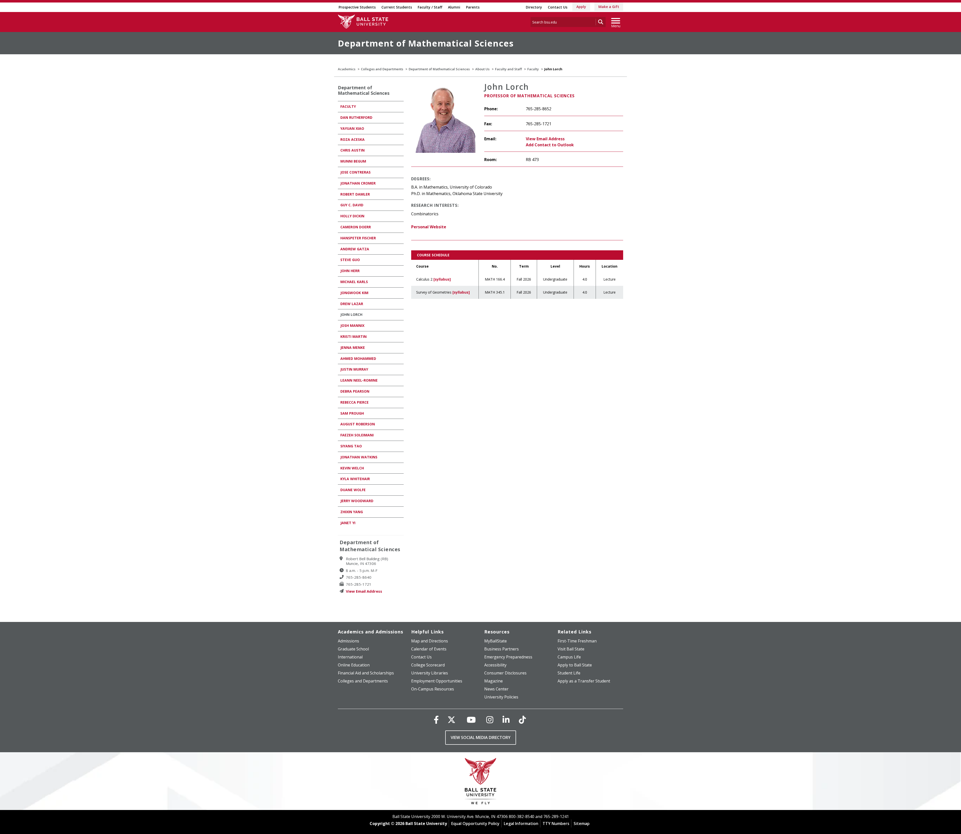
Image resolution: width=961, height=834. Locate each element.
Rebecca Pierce (354, 402)
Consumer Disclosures (505, 673)
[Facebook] (436, 719)
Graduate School (353, 649)
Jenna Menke (352, 347)
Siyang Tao (351, 446)
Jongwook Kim (354, 292)
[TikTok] (522, 719)
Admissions (348, 641)
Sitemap (582, 823)
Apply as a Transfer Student (584, 681)
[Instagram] (489, 719)
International (350, 657)
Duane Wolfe (353, 489)
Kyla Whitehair (355, 478)
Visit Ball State (571, 649)
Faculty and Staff (508, 69)
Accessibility (495, 665)
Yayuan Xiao (352, 128)
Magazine (493, 681)
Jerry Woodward (356, 500)
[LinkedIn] (506, 719)
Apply (581, 6)
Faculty (533, 69)
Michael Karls (354, 281)
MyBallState (495, 641)
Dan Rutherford (356, 117)
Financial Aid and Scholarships (366, 673)
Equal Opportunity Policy (475, 823)
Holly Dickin (352, 216)
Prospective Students (357, 7)
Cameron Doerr (355, 227)
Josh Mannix (352, 325)
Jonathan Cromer (358, 183)
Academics (346, 69)
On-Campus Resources (432, 689)
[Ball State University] (480, 782)
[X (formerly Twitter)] (451, 719)
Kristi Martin (353, 336)
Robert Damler (355, 194)
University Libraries (429, 673)
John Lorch (351, 314)
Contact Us (557, 7)
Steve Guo (350, 259)
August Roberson (357, 424)
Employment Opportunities (436, 681)
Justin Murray (354, 369)
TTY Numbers (556, 823)
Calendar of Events (428, 649)
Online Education (354, 665)
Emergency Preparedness (508, 657)
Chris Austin (352, 150)
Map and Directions (429, 641)
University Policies (501, 697)
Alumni (454, 7)
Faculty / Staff (430, 7)
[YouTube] (471, 719)
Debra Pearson (354, 391)
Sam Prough (352, 413)
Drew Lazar (351, 303)
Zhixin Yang (351, 511)
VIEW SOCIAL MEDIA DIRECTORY (481, 737)
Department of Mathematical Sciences (426, 43)
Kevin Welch (352, 468)
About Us (482, 69)
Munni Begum (353, 161)
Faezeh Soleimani (357, 435)
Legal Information (521, 823)
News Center (496, 689)
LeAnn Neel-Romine (359, 380)
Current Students (396, 7)
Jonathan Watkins (358, 457)
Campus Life (569, 657)
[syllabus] (442, 279)
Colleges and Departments (382, 69)
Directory (534, 7)
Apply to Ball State (575, 665)
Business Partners (501, 649)
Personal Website (428, 227)
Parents (472, 7)
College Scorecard (428, 665)
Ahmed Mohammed (358, 358)
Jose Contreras (355, 172)
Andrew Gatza (354, 249)
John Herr (350, 270)
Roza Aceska (352, 139)
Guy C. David (351, 205)
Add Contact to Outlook (550, 145)
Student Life (569, 673)
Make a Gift (608, 6)
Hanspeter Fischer (358, 238)
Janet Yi (347, 522)
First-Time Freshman (577, 641)
